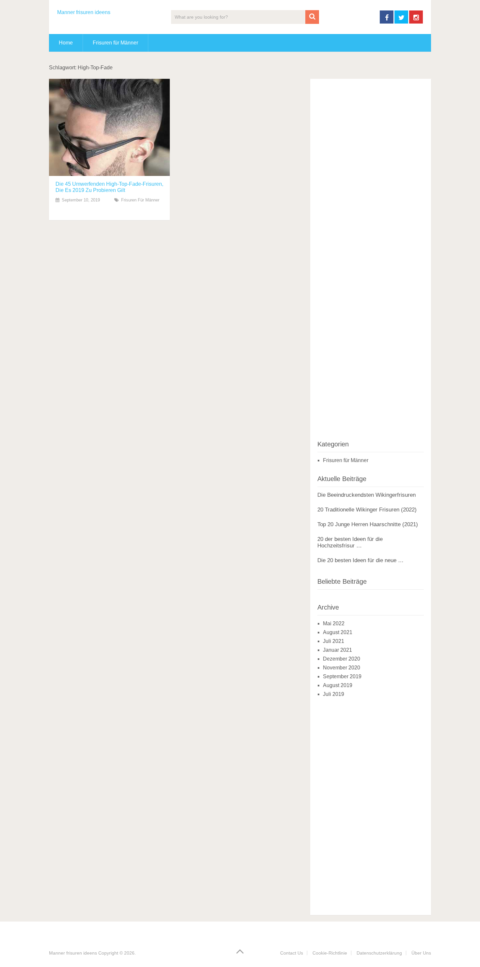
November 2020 (341, 667)
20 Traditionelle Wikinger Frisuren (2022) (367, 510)
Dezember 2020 (341, 659)
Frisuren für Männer (115, 42)
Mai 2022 (333, 623)
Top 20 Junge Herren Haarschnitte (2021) (367, 524)
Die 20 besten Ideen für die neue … (360, 560)
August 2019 (337, 685)
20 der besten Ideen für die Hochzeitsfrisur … (350, 542)
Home (66, 42)
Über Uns (421, 953)
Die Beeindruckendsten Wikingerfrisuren (366, 495)
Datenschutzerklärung (379, 953)
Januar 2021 (337, 650)
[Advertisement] (366, 257)
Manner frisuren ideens (83, 12)
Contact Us (291, 953)
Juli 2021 (333, 641)
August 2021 (337, 632)
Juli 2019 (333, 694)
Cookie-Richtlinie (329, 953)
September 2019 (342, 676)
